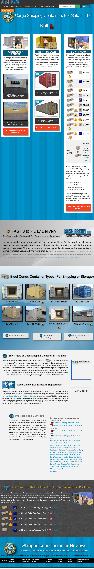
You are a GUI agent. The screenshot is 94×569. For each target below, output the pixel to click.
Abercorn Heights (70, 469)
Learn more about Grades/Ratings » (47, 336)
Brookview (53, 471)
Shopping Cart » (8, 10)
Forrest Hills (58, 462)
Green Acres (65, 445)
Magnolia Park (65, 464)
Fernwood (53, 452)
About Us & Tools (31, 6)
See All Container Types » (17, 335)
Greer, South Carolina (74, 187)
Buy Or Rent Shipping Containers (11, 6)
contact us (79, 257)
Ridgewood (74, 464)
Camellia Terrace (55, 447)
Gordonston (70, 443)
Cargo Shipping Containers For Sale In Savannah (20, 396)
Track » (77, 6)
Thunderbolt (70, 450)
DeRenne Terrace (69, 462)
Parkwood (72, 455)
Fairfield (75, 459)
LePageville (62, 443)
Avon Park (53, 443)
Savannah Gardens (66, 440)
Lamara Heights (65, 466)
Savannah (78, 462)
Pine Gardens (54, 440)
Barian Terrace (55, 464)
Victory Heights (67, 447)
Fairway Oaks (59, 469)
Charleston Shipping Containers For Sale (66, 423)
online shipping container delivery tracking (62, 257)
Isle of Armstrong (75, 445)
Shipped (35, 437)
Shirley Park (68, 459)
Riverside (62, 450)
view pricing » (56, 508)
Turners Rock (54, 466)
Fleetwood (57, 457)
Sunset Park (78, 450)
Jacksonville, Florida (74, 185)
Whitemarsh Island (62, 455)
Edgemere (72, 457)
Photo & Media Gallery (48, 6)
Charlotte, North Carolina (75, 189)
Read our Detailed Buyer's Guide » (79, 336)
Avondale (76, 440)
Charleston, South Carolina (76, 182)
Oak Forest (59, 459)
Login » (85, 6)
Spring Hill (65, 457)
